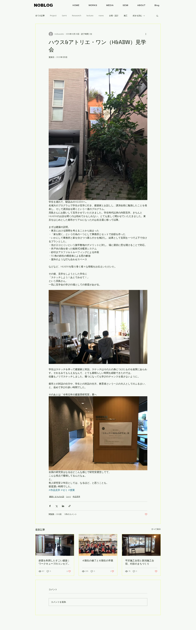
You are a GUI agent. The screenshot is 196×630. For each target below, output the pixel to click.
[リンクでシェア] (69, 506)
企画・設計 (113, 15)
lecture (90, 15)
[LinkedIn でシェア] (63, 506)
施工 (125, 15)
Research (76, 15)
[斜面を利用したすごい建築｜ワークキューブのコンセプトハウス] (54, 545)
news (101, 15)
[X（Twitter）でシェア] (56, 506)
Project (53, 15)
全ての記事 (40, 15)
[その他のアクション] (145, 34)
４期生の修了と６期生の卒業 (97, 560)
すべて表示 (156, 529)
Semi (64, 15)
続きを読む (137, 15)
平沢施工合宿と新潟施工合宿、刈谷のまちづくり (139, 562)
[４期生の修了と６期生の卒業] (98, 545)
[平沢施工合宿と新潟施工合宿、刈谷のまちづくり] (141, 545)
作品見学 (76, 496)
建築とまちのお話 (56, 496)
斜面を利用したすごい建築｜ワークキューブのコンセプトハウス (54, 562)
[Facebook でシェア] (50, 506)
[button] (157, 16)
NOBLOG (43, 5)
